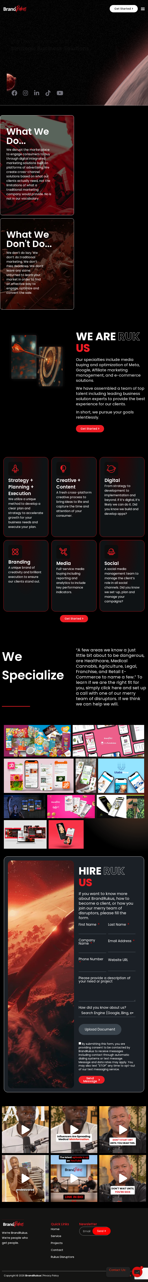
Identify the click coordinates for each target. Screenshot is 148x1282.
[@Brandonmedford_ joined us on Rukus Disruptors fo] (74, 1178)
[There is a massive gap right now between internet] (74, 1129)
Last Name (117, 924)
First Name (88, 924)
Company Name (87, 942)
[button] (124, 8)
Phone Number (91, 959)
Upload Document (100, 1029)
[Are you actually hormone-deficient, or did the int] (122, 1129)
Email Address (120, 941)
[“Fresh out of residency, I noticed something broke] (25, 1178)
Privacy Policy (51, 1275)
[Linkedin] (129, 1275)
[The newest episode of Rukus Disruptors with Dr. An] (25, 1129)
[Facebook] (117, 1275)
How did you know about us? (102, 1007)
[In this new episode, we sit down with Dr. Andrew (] (122, 1178)
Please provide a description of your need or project (104, 979)
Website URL (118, 960)
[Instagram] (123, 1275)
